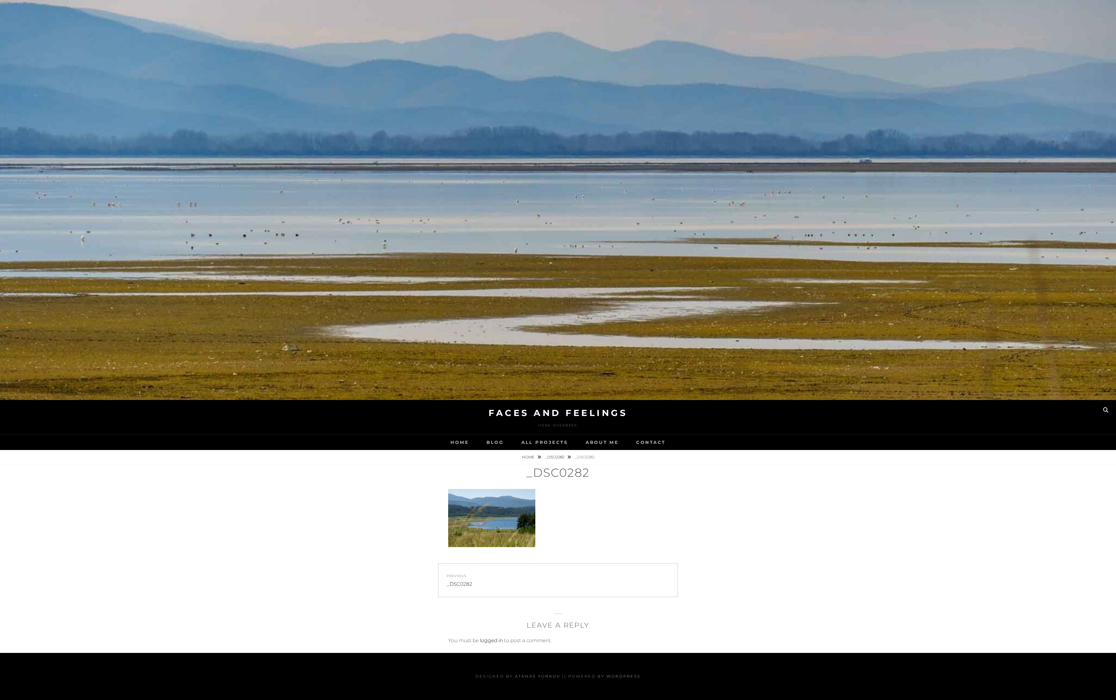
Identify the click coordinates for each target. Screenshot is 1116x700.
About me (602, 442)
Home (459, 442)
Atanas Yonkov (537, 676)
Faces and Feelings (558, 413)
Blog (495, 442)
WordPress (624, 676)
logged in (491, 640)
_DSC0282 (555, 457)
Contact (651, 442)
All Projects (544, 442)
